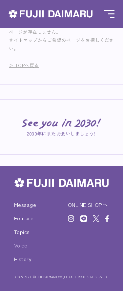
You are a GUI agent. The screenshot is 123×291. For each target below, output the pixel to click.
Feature (23, 218)
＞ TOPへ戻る (24, 65)
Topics (22, 232)
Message (25, 205)
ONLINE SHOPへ (88, 205)
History (22, 259)
